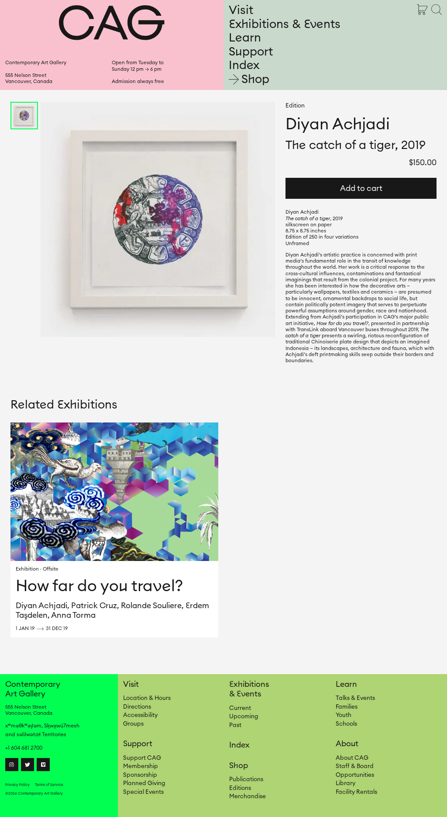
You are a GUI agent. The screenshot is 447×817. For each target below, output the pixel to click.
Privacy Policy (17, 785)
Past (235, 725)
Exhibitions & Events (284, 24)
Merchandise (247, 796)
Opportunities (355, 775)
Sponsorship (140, 775)
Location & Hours (147, 698)
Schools (346, 724)
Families (347, 707)
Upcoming (243, 716)
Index (244, 65)
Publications (246, 779)
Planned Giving (144, 783)
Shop (255, 79)
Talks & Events (355, 698)
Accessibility (140, 715)
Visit (241, 10)
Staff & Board (355, 766)
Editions (240, 788)
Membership (140, 766)
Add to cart (361, 188)
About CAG (352, 758)
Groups (133, 724)
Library (345, 783)
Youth (343, 715)
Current (240, 708)
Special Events (143, 792)
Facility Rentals (356, 792)
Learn (245, 38)
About (347, 744)
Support (251, 52)
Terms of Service (49, 785)
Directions (137, 707)
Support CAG (142, 758)
